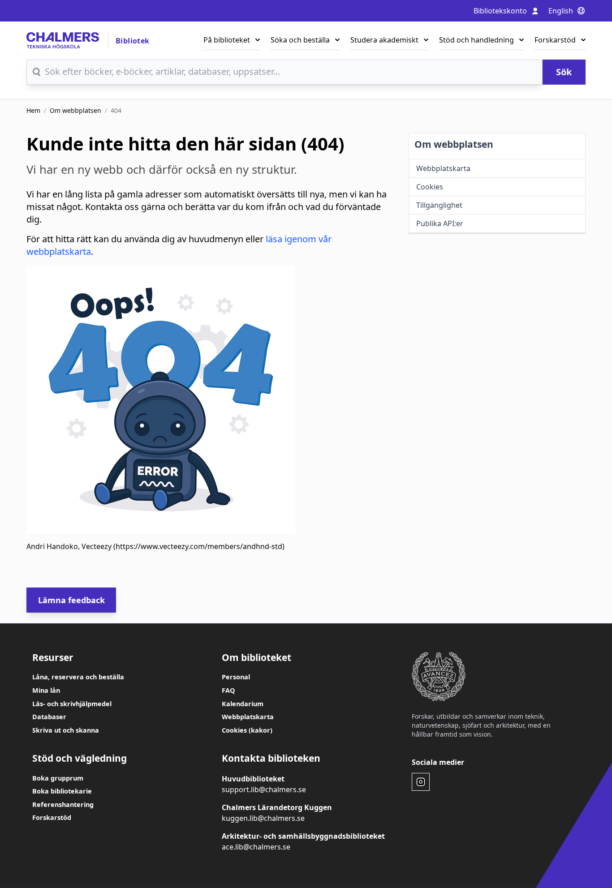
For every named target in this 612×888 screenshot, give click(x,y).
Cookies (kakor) (247, 730)
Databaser (49, 716)
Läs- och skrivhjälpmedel (72, 703)
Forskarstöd (555, 40)
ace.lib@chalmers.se (256, 847)
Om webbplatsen (75, 110)
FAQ (228, 690)
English (560, 11)
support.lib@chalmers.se (264, 789)
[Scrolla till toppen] (583, 864)
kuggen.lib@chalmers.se (263, 818)
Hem (33, 110)
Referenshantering (63, 804)
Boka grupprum (57, 778)
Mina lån (46, 690)
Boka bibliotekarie (62, 791)
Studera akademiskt (384, 40)
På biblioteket (226, 40)
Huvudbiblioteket (253, 779)
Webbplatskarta (248, 716)
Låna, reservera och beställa (78, 677)
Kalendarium (242, 703)
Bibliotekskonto (500, 11)
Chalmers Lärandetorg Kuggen (277, 807)
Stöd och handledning (476, 40)
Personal (236, 677)
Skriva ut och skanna (65, 730)
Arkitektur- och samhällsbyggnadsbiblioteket (303, 836)
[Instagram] (421, 782)
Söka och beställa (300, 40)
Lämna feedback (71, 600)
